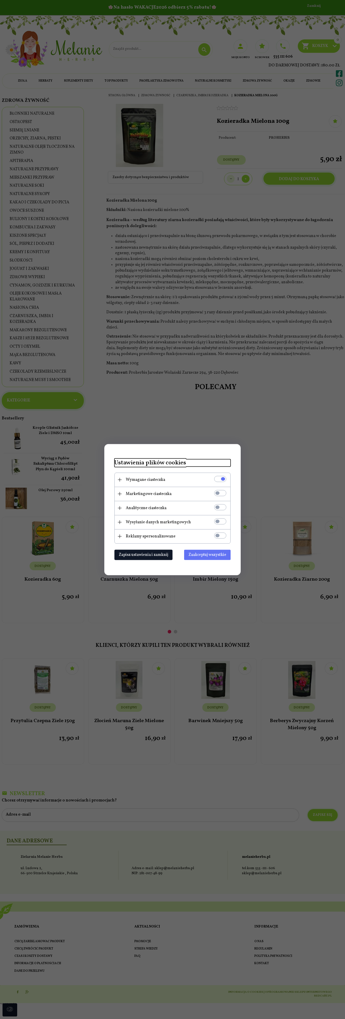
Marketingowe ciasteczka (148, 493)
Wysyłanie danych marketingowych (158, 522)
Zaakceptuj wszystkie (207, 554)
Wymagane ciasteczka (145, 479)
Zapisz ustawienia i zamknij (143, 554)
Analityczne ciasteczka (146, 508)
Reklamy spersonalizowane (151, 536)
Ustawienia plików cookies (150, 462)
